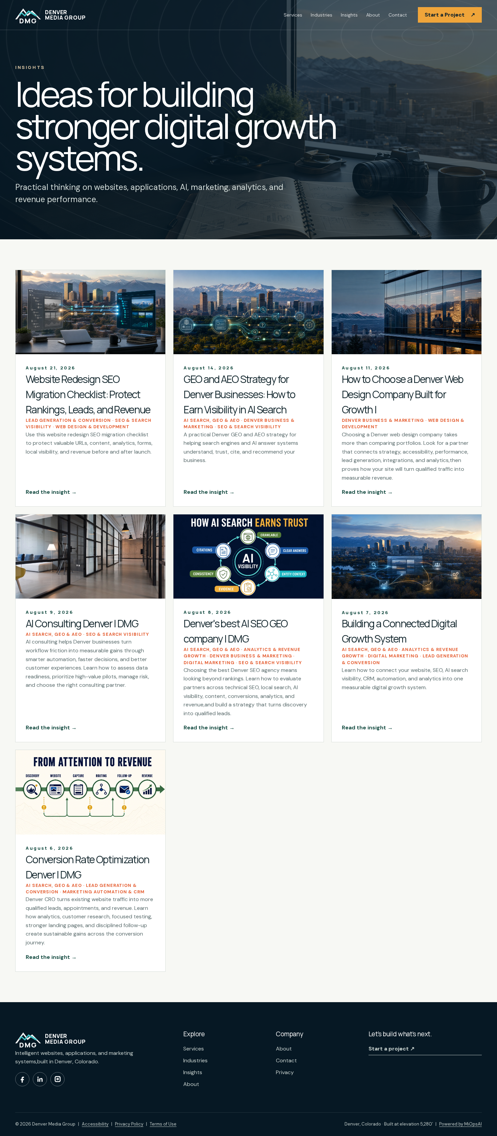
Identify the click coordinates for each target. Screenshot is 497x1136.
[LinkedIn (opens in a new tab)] (40, 1079)
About (373, 15)
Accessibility (95, 1124)
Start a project (392, 1048)
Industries (321, 15)
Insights (349, 15)
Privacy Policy (129, 1124)
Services (293, 15)
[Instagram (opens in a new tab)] (57, 1079)
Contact (397, 15)
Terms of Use (163, 1124)
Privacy (285, 1072)
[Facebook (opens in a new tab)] (22, 1079)
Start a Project (450, 14)
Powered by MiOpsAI (460, 1124)
